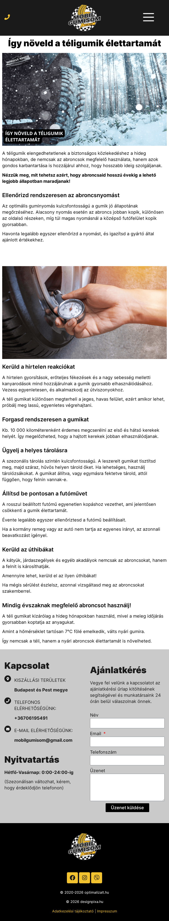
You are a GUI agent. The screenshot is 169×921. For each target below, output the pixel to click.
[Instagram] (84, 877)
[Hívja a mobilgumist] (7, 17)
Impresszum (107, 911)
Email (96, 733)
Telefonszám (103, 752)
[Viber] (96, 877)
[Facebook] (72, 877)
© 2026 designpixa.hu (84, 901)
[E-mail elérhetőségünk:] (7, 729)
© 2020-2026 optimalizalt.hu (84, 892)
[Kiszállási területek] (7, 678)
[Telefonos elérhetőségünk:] (7, 700)
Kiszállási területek (40, 680)
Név (94, 715)
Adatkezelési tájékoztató (73, 911)
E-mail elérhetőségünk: (44, 730)
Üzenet (97, 770)
